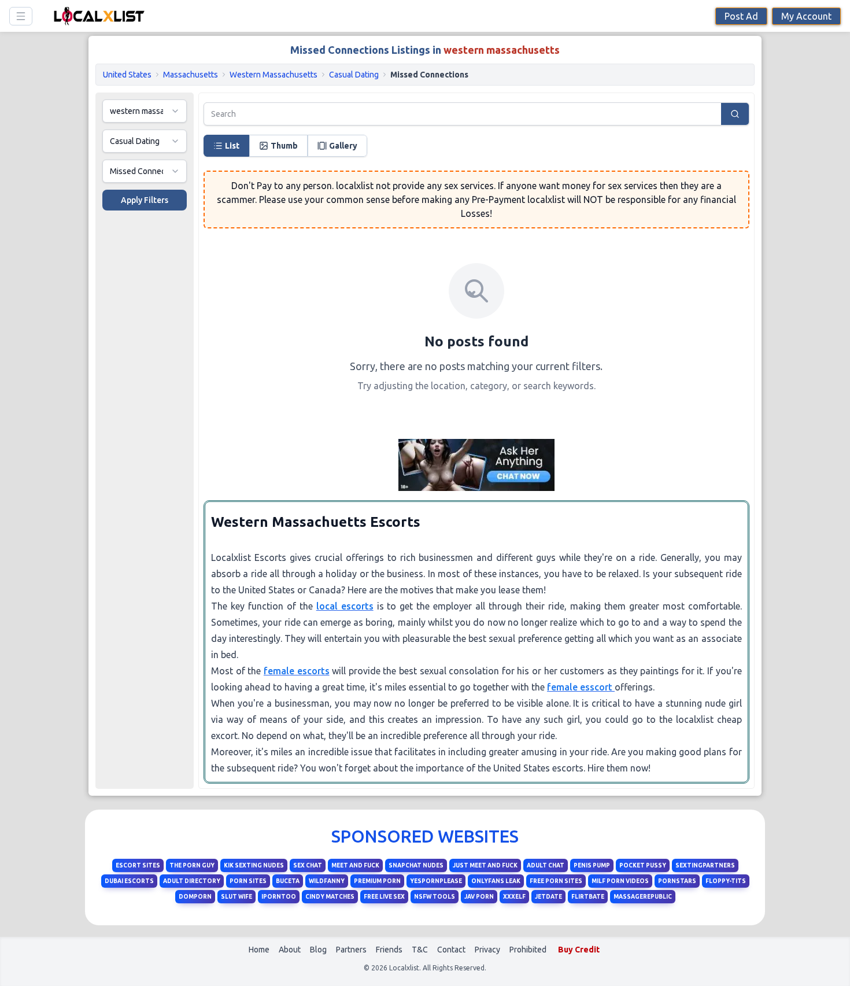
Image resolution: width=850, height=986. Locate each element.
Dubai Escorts (129, 881)
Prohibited (527, 949)
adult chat (545, 865)
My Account (806, 16)
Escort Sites (138, 865)
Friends (389, 949)
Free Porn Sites (556, 881)
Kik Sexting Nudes (254, 865)
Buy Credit (579, 949)
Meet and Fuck (355, 865)
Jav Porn (479, 896)
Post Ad (741, 16)
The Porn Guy (192, 865)
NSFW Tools (434, 896)
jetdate (548, 896)
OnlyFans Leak (495, 881)
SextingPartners (705, 865)
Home (259, 949)
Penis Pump (592, 865)
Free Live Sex (384, 896)
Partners (351, 949)
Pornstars (677, 881)
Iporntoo (278, 896)
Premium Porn (377, 881)
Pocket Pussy (642, 865)
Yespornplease (436, 881)
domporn (195, 896)
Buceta (288, 881)
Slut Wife (236, 896)
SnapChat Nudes (416, 865)
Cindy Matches (329, 896)
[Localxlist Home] (97, 16)
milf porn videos (620, 881)
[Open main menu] (20, 16)
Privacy (487, 949)
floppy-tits (725, 881)
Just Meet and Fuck (485, 865)
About (290, 949)
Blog (318, 949)
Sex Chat (307, 865)
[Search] (735, 114)
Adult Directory (191, 881)
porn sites (248, 881)
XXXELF (514, 896)
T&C (420, 949)
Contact (451, 949)
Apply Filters (144, 200)
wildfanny (327, 881)
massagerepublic (643, 896)
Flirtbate (587, 896)
